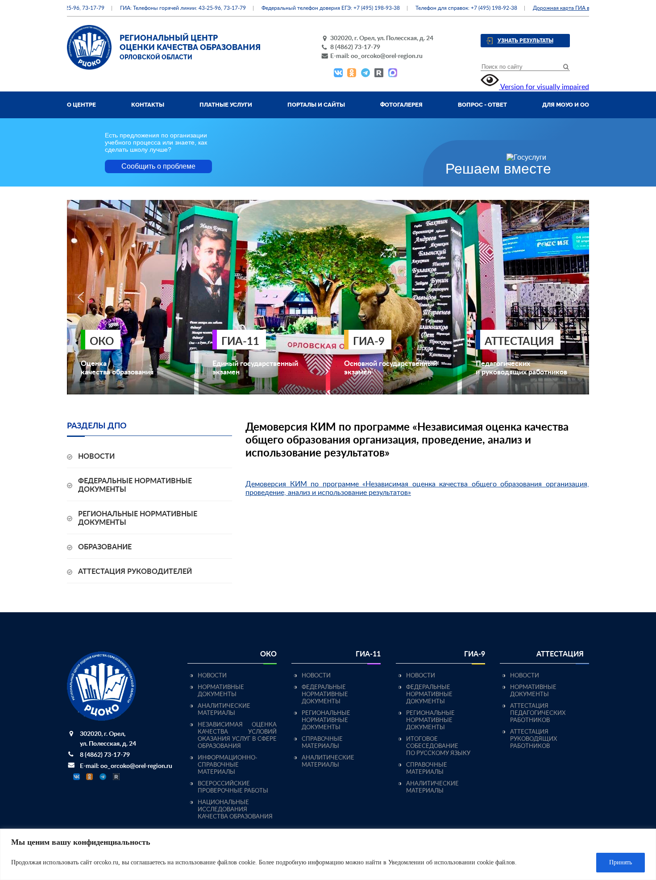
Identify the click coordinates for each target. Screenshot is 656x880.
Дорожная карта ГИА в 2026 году (558, 8)
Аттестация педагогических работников (537, 713)
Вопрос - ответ (482, 104)
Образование (105, 547)
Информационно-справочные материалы (227, 765)
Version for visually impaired (544, 87)
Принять (620, 862)
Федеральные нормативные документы (325, 695)
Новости (96, 456)
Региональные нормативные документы (326, 720)
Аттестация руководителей (135, 571)
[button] (81, 297)
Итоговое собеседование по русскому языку (438, 746)
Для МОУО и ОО (565, 104)
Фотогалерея (401, 104)
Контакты (147, 104)
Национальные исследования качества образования (235, 810)
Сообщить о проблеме (158, 166)
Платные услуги (225, 104)
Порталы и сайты (316, 104)
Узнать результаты (525, 40)
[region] (328, 854)
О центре (81, 104)
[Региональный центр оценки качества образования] (89, 67)
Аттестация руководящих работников (533, 739)
